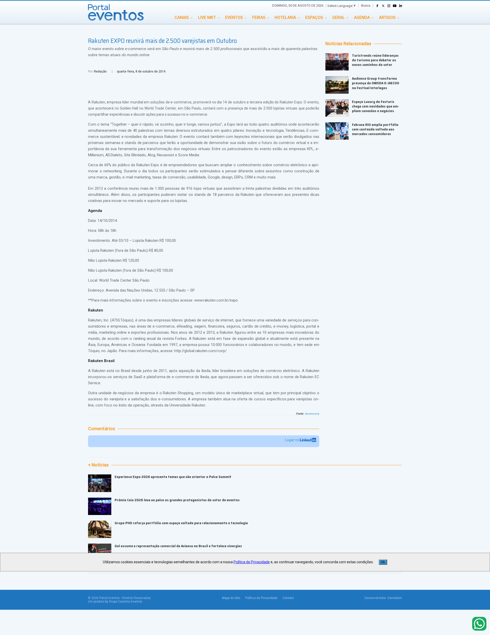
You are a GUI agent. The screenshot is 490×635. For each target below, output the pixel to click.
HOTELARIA (285, 17)
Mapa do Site (231, 598)
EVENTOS (234, 17)
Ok (383, 562)
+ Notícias (98, 465)
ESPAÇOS (314, 17)
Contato (288, 598)
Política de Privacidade (261, 598)
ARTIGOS (387, 17)
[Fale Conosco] (479, 624)
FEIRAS (258, 17)
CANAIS (182, 17)
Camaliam (394, 598)
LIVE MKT (207, 17)
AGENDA (362, 17)
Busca (365, 5)
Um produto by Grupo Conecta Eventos (115, 601)
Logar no (292, 440)
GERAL (338, 17)
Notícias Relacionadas (348, 43)
